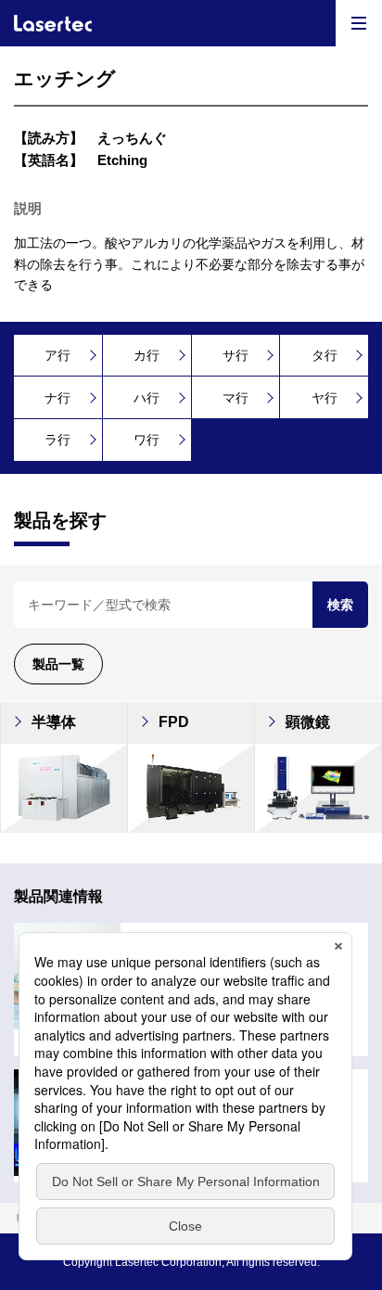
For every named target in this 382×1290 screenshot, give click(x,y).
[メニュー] (359, 23)
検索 (340, 604)
